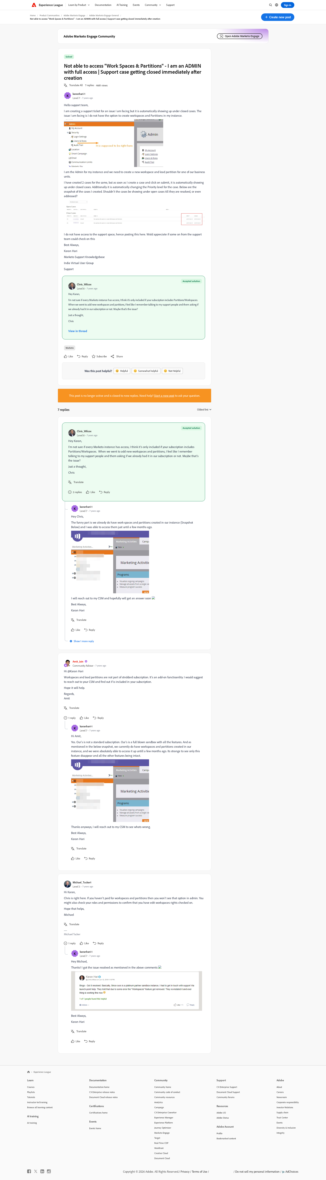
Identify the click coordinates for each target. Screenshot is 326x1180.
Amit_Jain (78, 661)
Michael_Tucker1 (82, 882)
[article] (133, 462)
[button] (277, 17)
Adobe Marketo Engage (74, 15)
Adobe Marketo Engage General (104, 15)
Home (33, 15)
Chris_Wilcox (84, 284)
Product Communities (50, 15)
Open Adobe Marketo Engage (242, 36)
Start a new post (164, 395)
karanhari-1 (79, 93)
